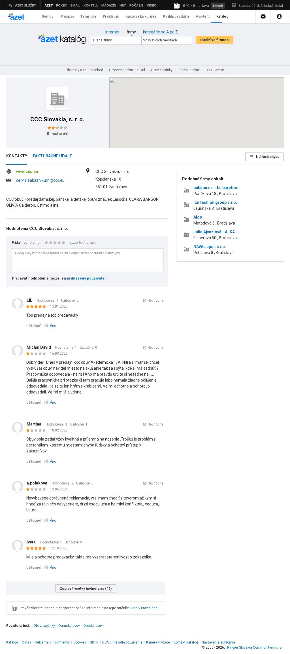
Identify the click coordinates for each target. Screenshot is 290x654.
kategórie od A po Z (160, 32)
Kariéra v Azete (158, 642)
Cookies (79, 642)
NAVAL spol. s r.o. (209, 246)
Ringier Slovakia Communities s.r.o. (254, 647)
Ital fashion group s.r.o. (215, 202)
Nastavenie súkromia (218, 642)
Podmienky (61, 642)
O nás (26, 642)
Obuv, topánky (44, 626)
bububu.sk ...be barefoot (216, 187)
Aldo (197, 217)
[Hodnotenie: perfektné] (37, 306)
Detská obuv (93, 626)
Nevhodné (155, 300)
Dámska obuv (69, 626)
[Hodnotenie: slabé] (37, 354)
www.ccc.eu (27, 171)
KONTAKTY (16, 156)
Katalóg (12, 642)
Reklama (42, 642)
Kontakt (186, 642)
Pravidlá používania (127, 642)
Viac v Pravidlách (144, 608)
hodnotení (57, 134)
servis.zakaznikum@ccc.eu (40, 180)
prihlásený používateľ (86, 278)
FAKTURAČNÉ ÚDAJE (52, 156)
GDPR (94, 642)
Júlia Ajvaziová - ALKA (214, 232)
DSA (105, 642)
